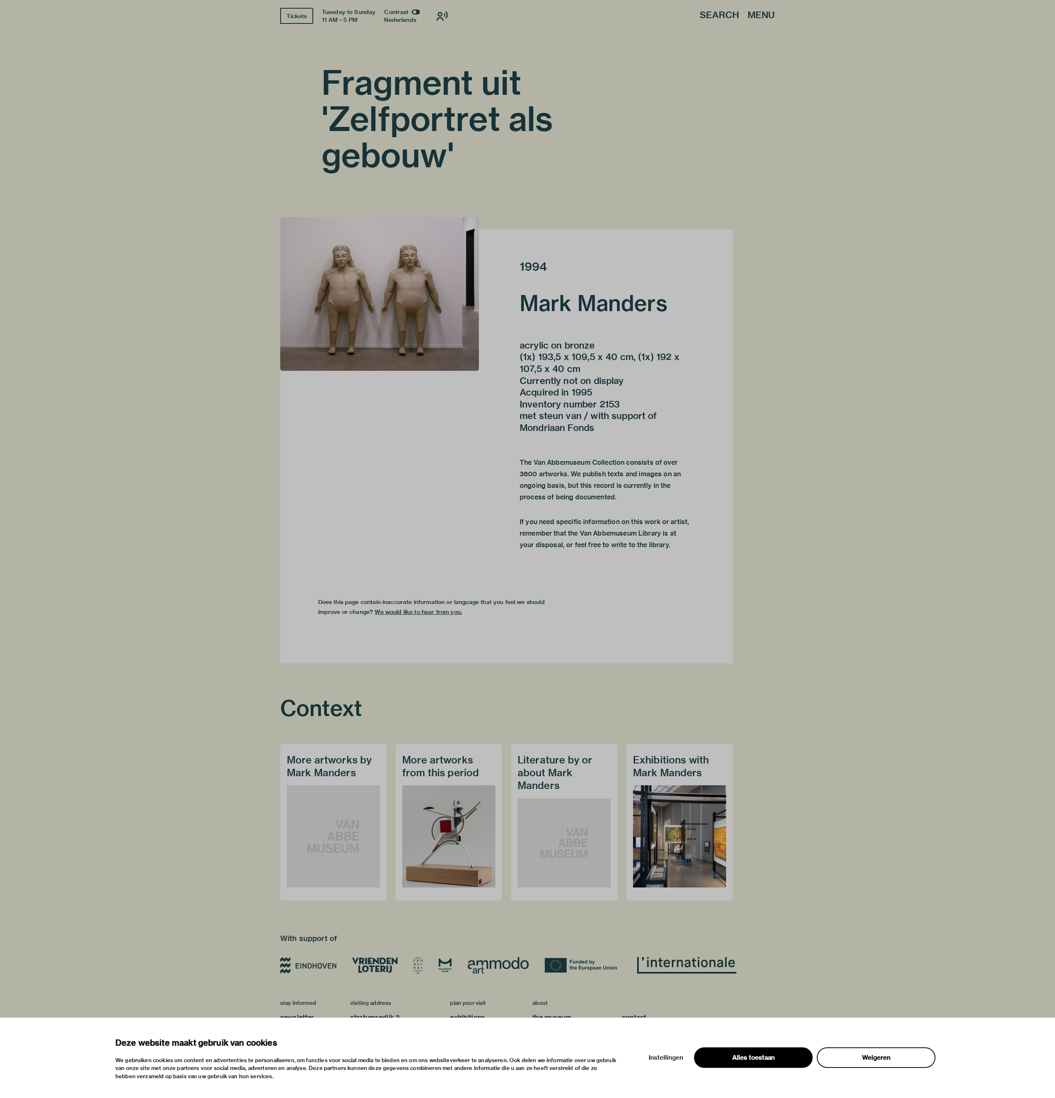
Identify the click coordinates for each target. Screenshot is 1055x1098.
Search (719, 15)
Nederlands (400, 19)
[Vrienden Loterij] (374, 965)
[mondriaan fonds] (445, 965)
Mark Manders (594, 303)
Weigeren (876, 1058)
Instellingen (666, 1058)
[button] (379, 294)
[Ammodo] (498, 965)
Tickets (296, 16)
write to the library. (641, 545)
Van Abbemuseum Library (620, 533)
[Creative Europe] (583, 965)
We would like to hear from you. (418, 612)
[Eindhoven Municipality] (308, 965)
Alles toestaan (753, 1058)
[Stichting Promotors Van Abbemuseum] (417, 965)
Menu (761, 15)
